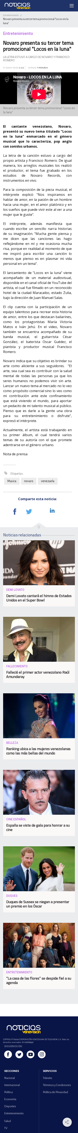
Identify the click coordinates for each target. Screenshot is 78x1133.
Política (8, 1092)
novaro (28, 481)
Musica (11, 481)
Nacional (9, 1078)
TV (5, 1128)
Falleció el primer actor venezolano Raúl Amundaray (37, 674)
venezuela (47, 481)
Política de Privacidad (55, 1092)
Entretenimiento (11, 15)
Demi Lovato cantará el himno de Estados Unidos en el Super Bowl (39, 598)
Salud (7, 1121)
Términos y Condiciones (57, 1085)
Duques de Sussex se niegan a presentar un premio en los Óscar (37, 904)
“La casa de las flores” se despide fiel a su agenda (38, 980)
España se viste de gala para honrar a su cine (38, 827)
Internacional (12, 1085)
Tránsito (47, 1078)
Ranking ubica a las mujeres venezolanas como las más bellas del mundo (38, 751)
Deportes (10, 1106)
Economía (10, 1099)
